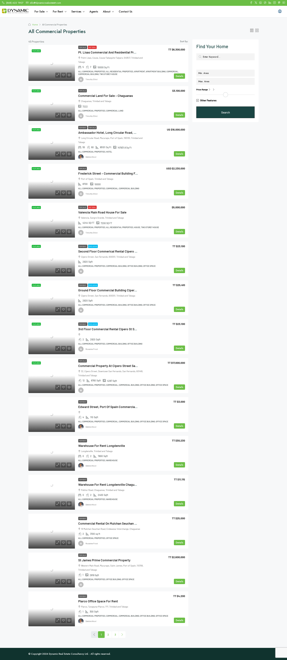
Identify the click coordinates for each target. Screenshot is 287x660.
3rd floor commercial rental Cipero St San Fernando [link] (114, 329)
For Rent (58, 11)
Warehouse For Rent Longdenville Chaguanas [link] (109, 484)
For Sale (40, 11)
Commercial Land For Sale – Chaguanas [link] (105, 96)
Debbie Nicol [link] (91, 157)
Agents (94, 11)
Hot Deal (92, 47)
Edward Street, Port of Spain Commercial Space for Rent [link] (117, 407)
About (106, 11)
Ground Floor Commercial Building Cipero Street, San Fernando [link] (122, 290)
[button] (251, 30)
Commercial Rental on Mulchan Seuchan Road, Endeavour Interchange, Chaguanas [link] (135, 523)
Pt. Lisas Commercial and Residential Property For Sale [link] (116, 52)
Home (35, 24)
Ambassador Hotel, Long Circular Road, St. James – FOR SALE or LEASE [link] (128, 132)
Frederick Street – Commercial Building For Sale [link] (111, 173)
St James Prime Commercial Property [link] (104, 560)
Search (225, 112)
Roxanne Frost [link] (92, 349)
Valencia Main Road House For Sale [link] (102, 212)
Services (76, 11)
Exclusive (93, 246)
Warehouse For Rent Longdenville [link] (101, 446)
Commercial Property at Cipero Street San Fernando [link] (114, 366)
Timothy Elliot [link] (91, 79)
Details (179, 76)
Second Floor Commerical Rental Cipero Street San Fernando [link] (120, 251)
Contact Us (125, 11)
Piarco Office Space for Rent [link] (98, 601)
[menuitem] (279, 11)
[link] (51, 63)
